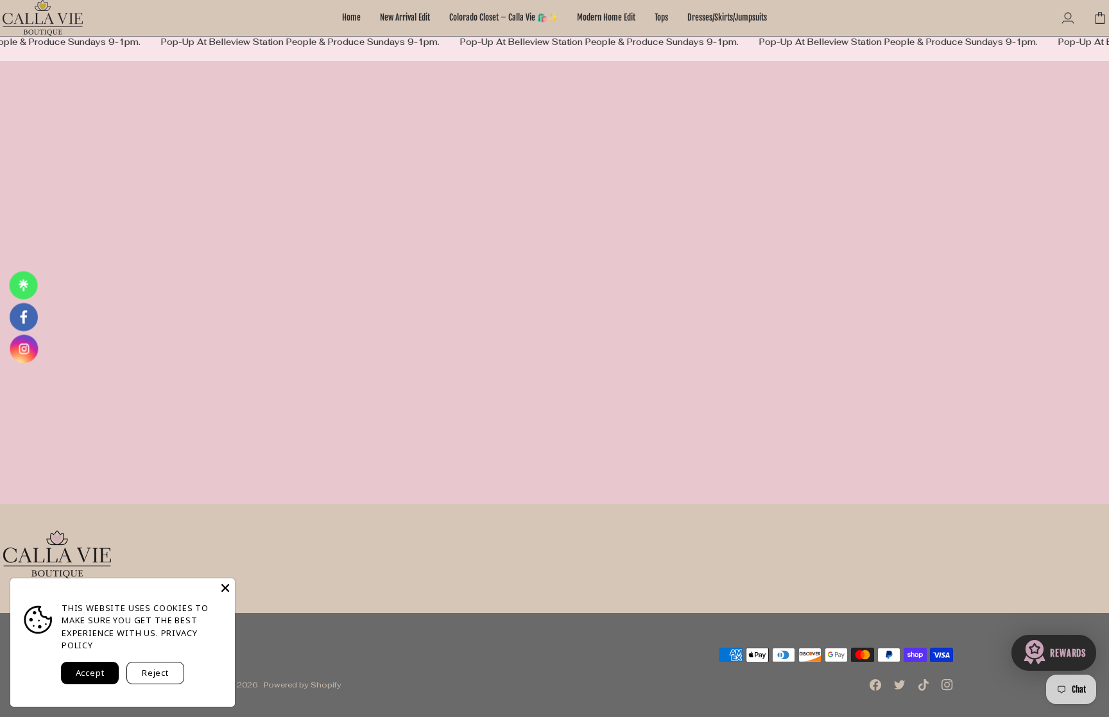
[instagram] (24, 346)
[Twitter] (900, 685)
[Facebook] (875, 685)
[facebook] (24, 317)
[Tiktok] (923, 685)
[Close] (225, 588)
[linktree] (24, 288)
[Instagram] (947, 685)
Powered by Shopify (302, 684)
